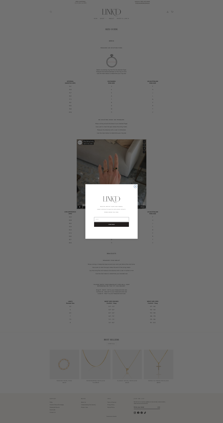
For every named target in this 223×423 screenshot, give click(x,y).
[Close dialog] (135, 186)
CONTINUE (111, 224)
